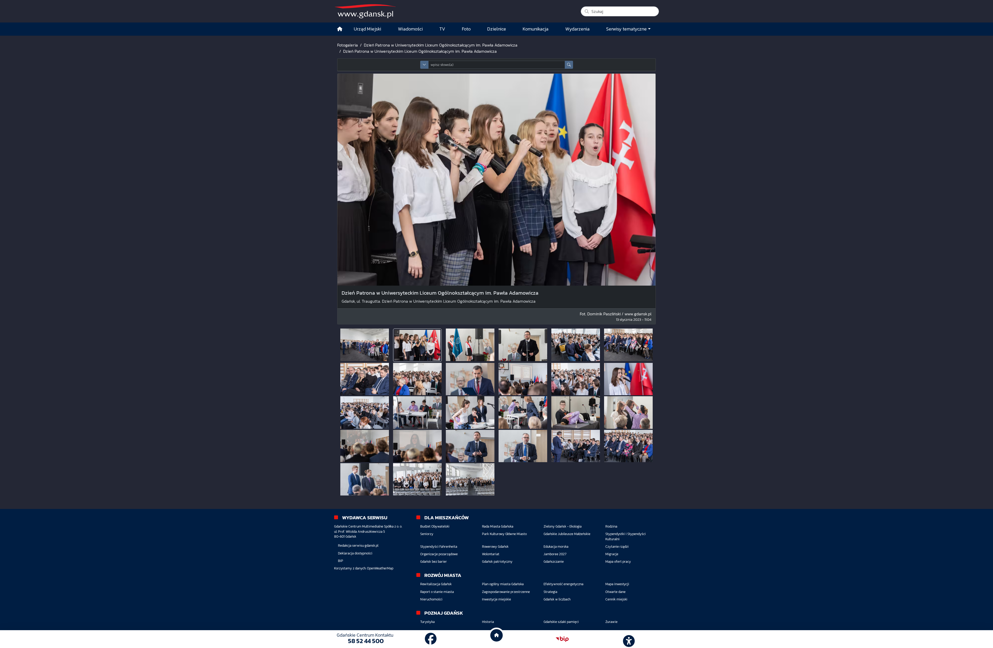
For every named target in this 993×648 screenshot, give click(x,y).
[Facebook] (431, 639)
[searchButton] (569, 65)
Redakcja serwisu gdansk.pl (358, 545)
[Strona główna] (339, 29)
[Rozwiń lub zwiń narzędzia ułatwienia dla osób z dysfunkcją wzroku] (628, 639)
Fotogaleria (347, 45)
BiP (340, 560)
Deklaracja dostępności (355, 553)
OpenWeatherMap (380, 568)
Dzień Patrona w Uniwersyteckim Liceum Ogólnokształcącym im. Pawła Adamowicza (440, 45)
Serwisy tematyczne (626, 29)
